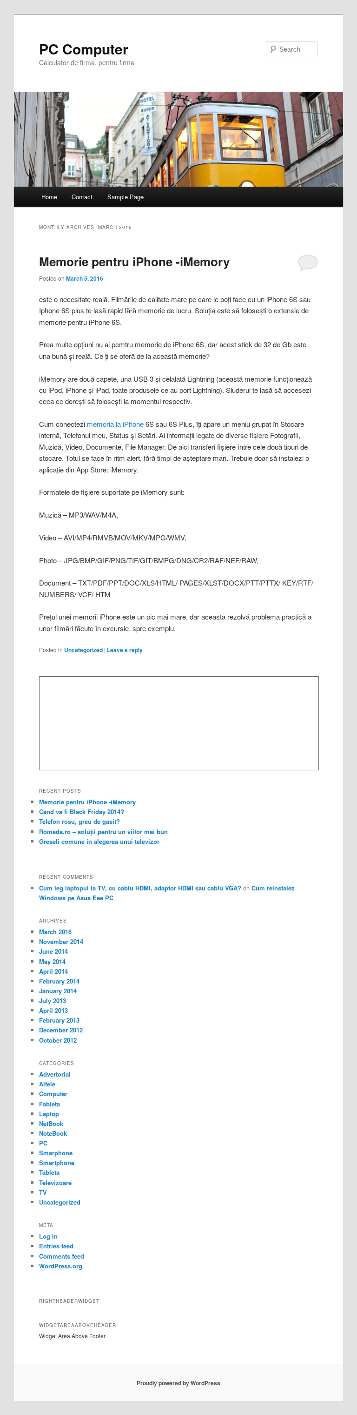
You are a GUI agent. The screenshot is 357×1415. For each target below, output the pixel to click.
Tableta (49, 1172)
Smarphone (56, 1152)
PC (43, 1143)
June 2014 (53, 951)
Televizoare (55, 1182)
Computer (53, 1093)
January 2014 (58, 990)
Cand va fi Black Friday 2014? (81, 811)
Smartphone (56, 1162)
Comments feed (61, 1256)
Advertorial (55, 1074)
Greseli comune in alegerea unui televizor (99, 841)
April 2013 (53, 1010)
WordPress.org (60, 1265)
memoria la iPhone (115, 424)
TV (43, 1192)
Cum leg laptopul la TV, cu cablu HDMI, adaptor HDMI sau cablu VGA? (140, 887)
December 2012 (61, 1029)
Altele (47, 1083)
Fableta (49, 1103)
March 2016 (55, 931)
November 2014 (61, 941)
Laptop (49, 1113)
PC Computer (83, 49)
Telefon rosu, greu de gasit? (79, 821)
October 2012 (58, 1040)
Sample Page (125, 196)
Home (49, 196)
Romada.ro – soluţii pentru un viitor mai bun (103, 831)
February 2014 (59, 981)
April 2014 (53, 971)
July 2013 (52, 1000)
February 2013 (59, 1020)
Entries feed (56, 1245)
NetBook (51, 1123)
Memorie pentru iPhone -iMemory (134, 261)
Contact (82, 196)
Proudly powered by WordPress (178, 1383)
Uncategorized (83, 650)
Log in (48, 1236)
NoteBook (53, 1133)
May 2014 (52, 961)
